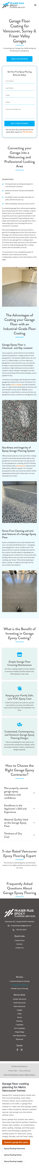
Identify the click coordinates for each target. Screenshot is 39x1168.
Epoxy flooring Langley (13, 1161)
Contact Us (19, 947)
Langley (19, 1010)
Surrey (19, 1017)
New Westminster (19, 1035)
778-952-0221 (27, 132)
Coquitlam (19, 1024)
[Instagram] (22, 1050)
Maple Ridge (19, 1032)
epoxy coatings (16, 384)
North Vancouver (19, 1002)
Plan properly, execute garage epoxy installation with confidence (16, 793)
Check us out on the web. (12, 970)
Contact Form (19, 940)
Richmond (19, 1039)
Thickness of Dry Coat (13, 835)
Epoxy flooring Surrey (13, 1155)
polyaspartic (21, 466)
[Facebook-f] (17, 1050)
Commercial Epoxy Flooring (19, 981)
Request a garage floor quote (16, 1142)
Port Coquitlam (19, 1028)
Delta (20, 1013)
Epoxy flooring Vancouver (14, 1148)
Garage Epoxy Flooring (19, 985)
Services (19, 944)
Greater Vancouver (19, 999)
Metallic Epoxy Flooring (19, 988)
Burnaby (19, 1021)
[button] (35, 5)
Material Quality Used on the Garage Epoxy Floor (16, 823)
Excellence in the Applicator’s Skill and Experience (15, 809)
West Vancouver (19, 1006)
